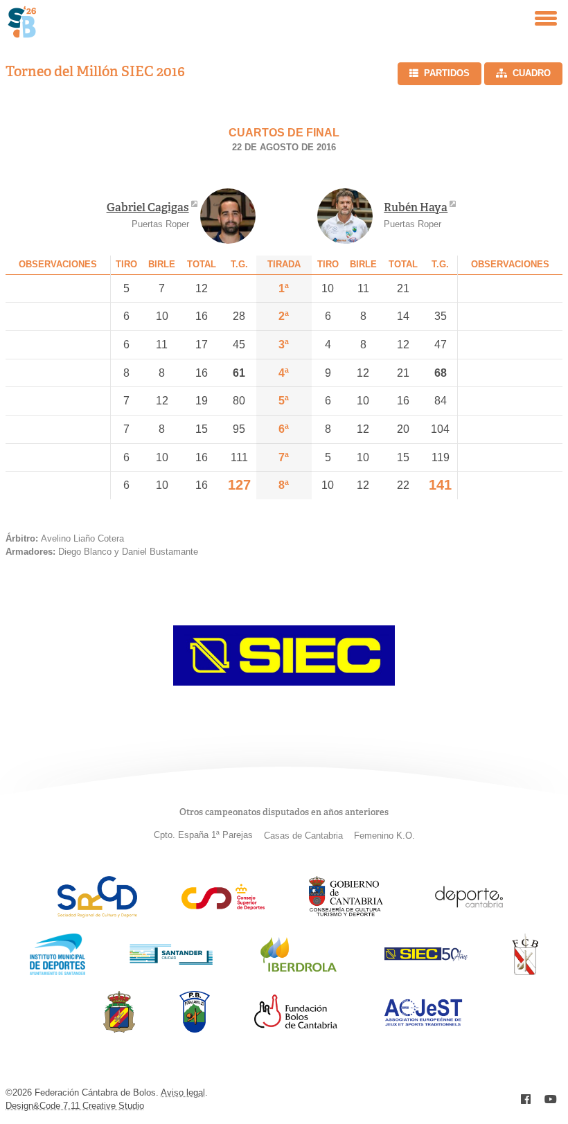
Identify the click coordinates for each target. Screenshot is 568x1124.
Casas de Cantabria (303, 835)
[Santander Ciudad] (171, 961)
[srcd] (97, 914)
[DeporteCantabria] (469, 914)
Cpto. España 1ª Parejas (203, 835)
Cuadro (532, 73)
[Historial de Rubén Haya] (345, 216)
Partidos (447, 73)
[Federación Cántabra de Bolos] (525, 971)
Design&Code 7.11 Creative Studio (75, 1105)
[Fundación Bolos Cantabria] (295, 1025)
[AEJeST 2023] (423, 1023)
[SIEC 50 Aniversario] (426, 957)
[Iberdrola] (298, 971)
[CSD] (223, 906)
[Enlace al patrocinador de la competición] (284, 682)
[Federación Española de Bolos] (119, 1029)
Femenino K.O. (384, 835)
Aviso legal (183, 1092)
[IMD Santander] (57, 971)
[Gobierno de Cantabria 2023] (346, 914)
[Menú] (546, 18)
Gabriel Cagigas (148, 207)
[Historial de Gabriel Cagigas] (228, 216)
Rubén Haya (415, 207)
